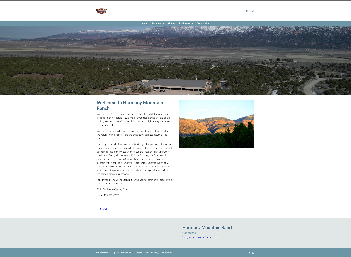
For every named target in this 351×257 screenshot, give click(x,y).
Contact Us (203, 23)
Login (252, 11)
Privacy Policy (151, 252)
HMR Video (103, 209)
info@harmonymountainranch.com (200, 237)
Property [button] (157, 23)
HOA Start (137, 252)
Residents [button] (185, 23)
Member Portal (166, 252)
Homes (172, 23)
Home (145, 23)
